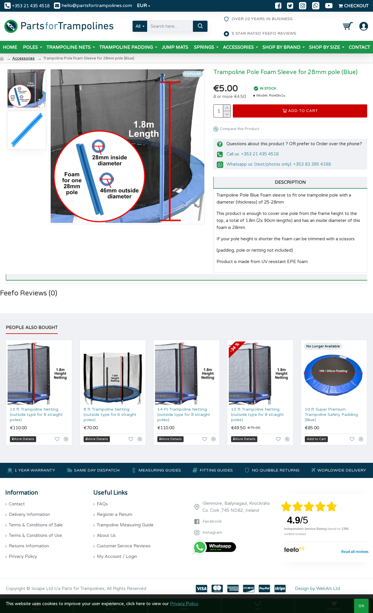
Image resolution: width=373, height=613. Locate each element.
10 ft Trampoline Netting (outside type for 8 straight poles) (257, 414)
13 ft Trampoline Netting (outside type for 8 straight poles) (36, 414)
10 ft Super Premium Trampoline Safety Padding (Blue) (331, 414)
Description (290, 182)
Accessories (23, 58)
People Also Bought (32, 327)
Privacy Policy (184, 603)
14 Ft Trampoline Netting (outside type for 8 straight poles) (183, 414)
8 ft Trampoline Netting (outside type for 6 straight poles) (110, 414)
